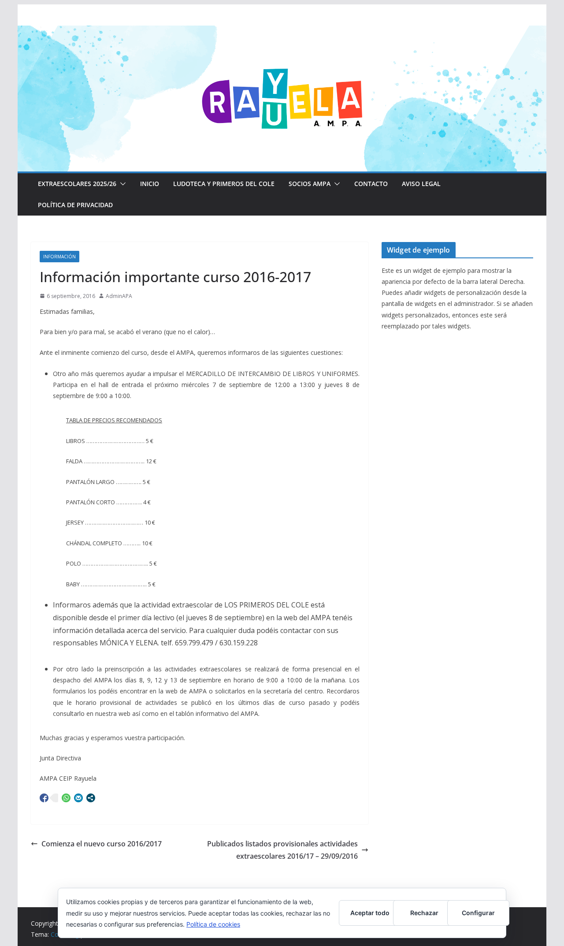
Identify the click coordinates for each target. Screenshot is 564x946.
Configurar (478, 912)
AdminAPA (119, 296)
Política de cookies (213, 924)
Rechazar (424, 912)
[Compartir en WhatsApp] (66, 797)
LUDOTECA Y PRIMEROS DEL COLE (224, 183)
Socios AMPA (309, 183)
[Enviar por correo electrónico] (78, 797)
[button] (121, 184)
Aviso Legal (421, 183)
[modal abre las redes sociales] (90, 797)
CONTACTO (371, 183)
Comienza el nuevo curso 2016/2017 (101, 844)
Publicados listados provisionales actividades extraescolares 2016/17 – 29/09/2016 (282, 850)
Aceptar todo (370, 912)
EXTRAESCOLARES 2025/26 (77, 183)
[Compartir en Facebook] (44, 797)
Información (59, 256)
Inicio (149, 183)
